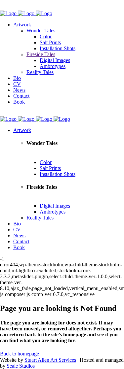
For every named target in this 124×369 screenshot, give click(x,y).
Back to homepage (19, 353)
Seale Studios (21, 366)
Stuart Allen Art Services (50, 360)
